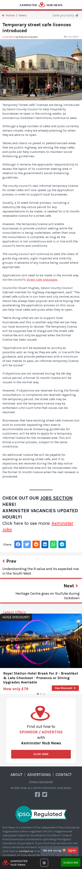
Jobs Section (56, 498)
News (22, 15)
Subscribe (70, 862)
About (16, 774)
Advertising (39, 774)
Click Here (41, 754)
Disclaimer (46, 781)
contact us (26, 851)
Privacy (34, 781)
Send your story (63, 15)
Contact (64, 774)
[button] (38, 694)
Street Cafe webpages (42, 279)
